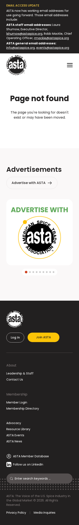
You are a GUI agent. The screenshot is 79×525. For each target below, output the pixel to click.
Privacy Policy (16, 512)
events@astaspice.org (52, 48)
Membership (16, 394)
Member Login (16, 402)
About (11, 365)
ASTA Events (15, 435)
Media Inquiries (44, 512)
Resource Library (18, 429)
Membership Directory (22, 408)
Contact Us (14, 379)
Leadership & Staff (19, 373)
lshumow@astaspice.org (24, 34)
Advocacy (13, 423)
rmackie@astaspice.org (51, 38)
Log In (15, 337)
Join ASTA (43, 337)
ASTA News (14, 441)
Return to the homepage (39, 128)
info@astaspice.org (20, 48)
